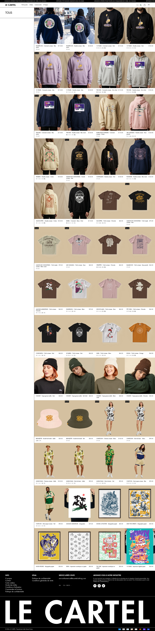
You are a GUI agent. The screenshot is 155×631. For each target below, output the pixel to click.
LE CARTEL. (13, 629)
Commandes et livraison (13, 589)
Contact (8, 580)
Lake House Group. (28, 629)
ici (107, 581)
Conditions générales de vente (42, 580)
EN (149, 4)
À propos (8, 578)
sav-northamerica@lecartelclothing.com (72, 578)
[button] (137, 4)
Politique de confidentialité (14, 591)
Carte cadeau (10, 583)
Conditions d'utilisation (13, 587)
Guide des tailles (11, 585)
